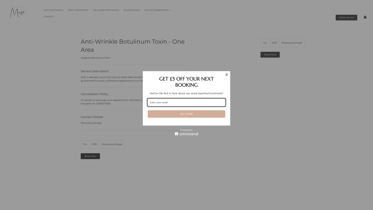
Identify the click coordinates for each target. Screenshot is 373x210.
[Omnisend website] (186, 132)
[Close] (226, 74)
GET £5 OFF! (186, 113)
